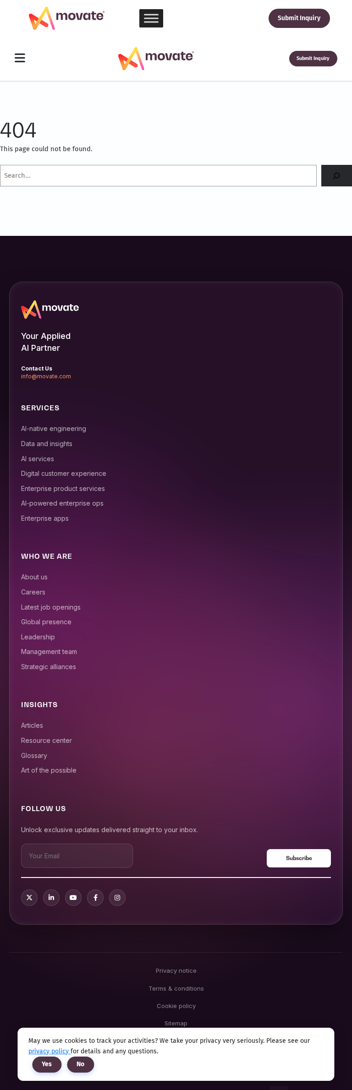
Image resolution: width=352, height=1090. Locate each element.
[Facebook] (95, 897)
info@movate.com (46, 376)
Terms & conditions (176, 988)
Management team (49, 651)
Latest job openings (51, 607)
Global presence (46, 622)
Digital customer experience (63, 473)
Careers (33, 592)
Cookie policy (176, 1005)
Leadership (38, 637)
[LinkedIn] (51, 897)
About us (34, 577)
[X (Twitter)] (29, 897)
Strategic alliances (48, 666)
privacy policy (49, 1051)
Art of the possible (49, 770)
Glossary (34, 755)
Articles (32, 725)
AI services (37, 459)
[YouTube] (73, 897)
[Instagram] (117, 897)
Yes (47, 1064)
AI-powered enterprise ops (62, 503)
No (80, 1064)
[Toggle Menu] (151, 18)
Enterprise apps (45, 518)
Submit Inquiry (299, 18)
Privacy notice (176, 970)
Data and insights (46, 443)
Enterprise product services (63, 488)
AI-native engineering (53, 428)
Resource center (46, 740)
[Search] (336, 176)
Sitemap (176, 1023)
